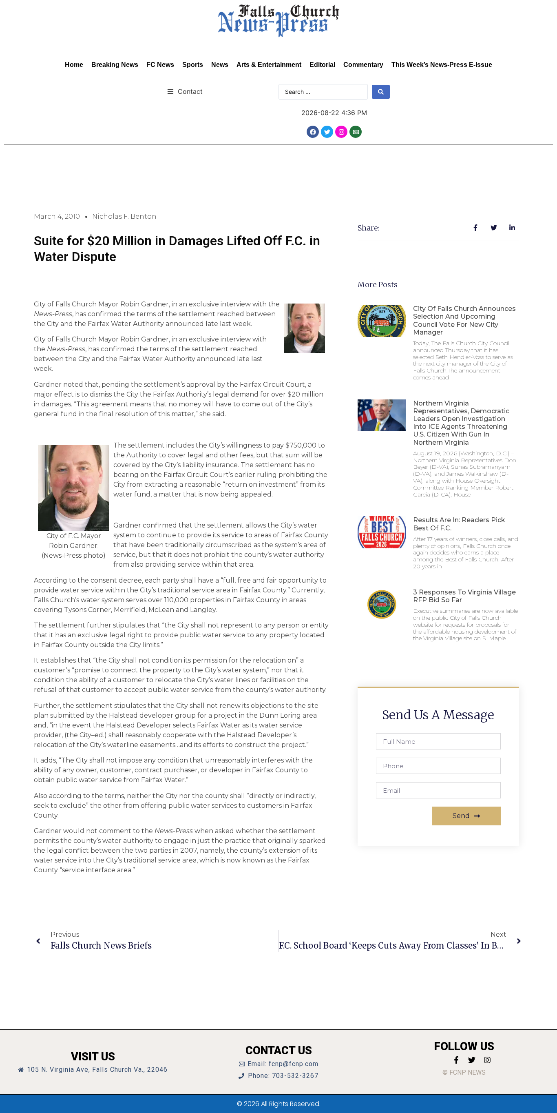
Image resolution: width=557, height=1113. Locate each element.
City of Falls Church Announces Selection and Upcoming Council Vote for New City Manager (464, 320)
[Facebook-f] (456, 1060)
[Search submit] (381, 92)
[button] (185, 91)
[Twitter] (327, 132)
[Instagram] (341, 132)
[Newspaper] (355, 132)
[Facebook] (313, 132)
